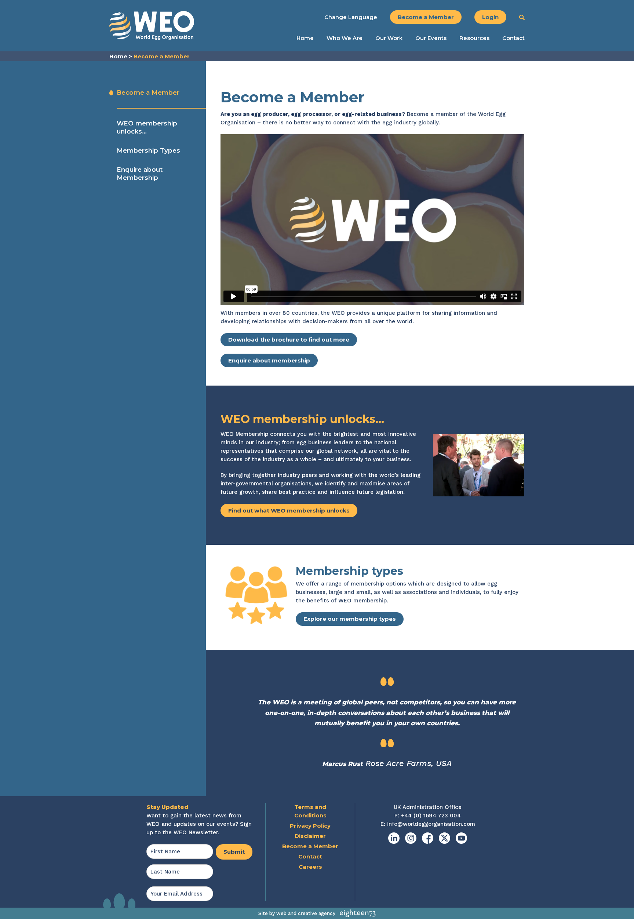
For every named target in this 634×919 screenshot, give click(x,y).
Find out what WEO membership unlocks (289, 510)
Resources (474, 38)
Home (305, 38)
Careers (310, 866)
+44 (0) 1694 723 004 (431, 815)
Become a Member (426, 17)
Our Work (388, 38)
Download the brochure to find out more (288, 339)
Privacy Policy (310, 825)
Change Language (350, 17)
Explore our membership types (349, 618)
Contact (513, 38)
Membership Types (148, 150)
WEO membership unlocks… (147, 127)
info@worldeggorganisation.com (431, 824)
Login (490, 17)
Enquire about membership (269, 360)
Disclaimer (310, 835)
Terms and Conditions (310, 811)
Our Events (431, 38)
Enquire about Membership (140, 173)
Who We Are (344, 38)
